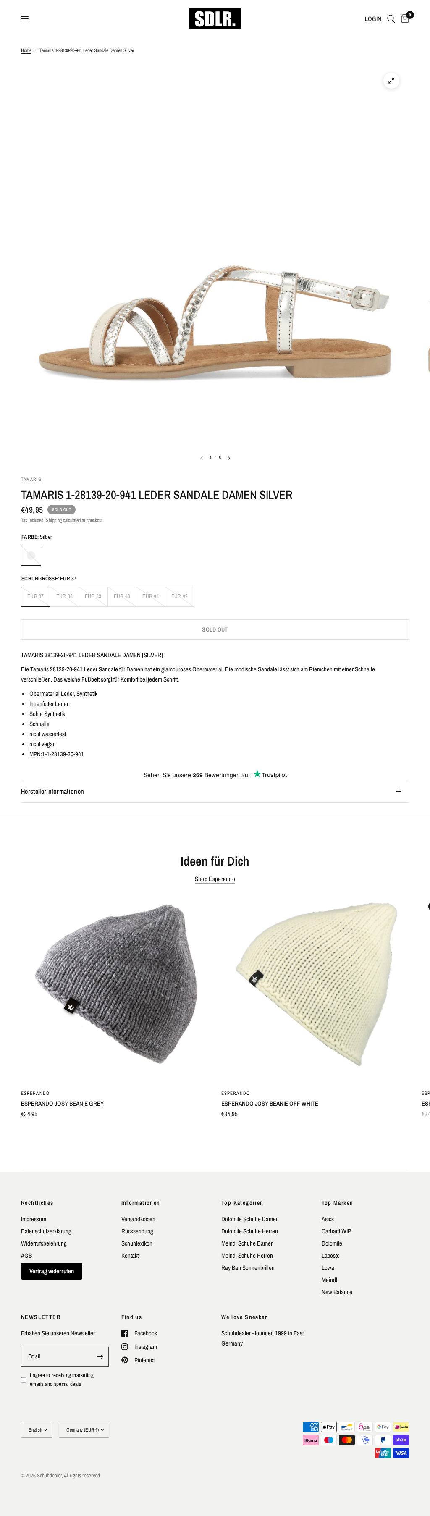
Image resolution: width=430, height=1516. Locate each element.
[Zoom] (391, 81)
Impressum (33, 1218)
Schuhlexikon (136, 1243)
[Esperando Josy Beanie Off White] (315, 989)
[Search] (391, 19)
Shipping (54, 520)
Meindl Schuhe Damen (247, 1243)
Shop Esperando (215, 878)
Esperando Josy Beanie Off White (269, 1103)
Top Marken (338, 1203)
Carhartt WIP (336, 1231)
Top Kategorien (242, 1203)
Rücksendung (137, 1231)
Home (26, 50)
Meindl (329, 1279)
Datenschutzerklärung (46, 1231)
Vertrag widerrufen (51, 1271)
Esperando (35, 1093)
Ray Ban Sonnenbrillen (248, 1267)
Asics (328, 1218)
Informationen (140, 1203)
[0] (403, 19)
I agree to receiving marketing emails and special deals (62, 1379)
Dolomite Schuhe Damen (250, 1218)
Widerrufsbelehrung (44, 1243)
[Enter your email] (100, 1357)
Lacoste (331, 1255)
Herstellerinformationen (52, 791)
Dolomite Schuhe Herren (249, 1231)
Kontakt (130, 1255)
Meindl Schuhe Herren (247, 1255)
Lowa (328, 1267)
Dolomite (332, 1243)
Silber (31, 556)
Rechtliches (37, 1203)
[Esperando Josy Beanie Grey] (115, 989)
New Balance (337, 1292)
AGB (26, 1255)
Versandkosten (138, 1218)
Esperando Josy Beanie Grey (62, 1103)
